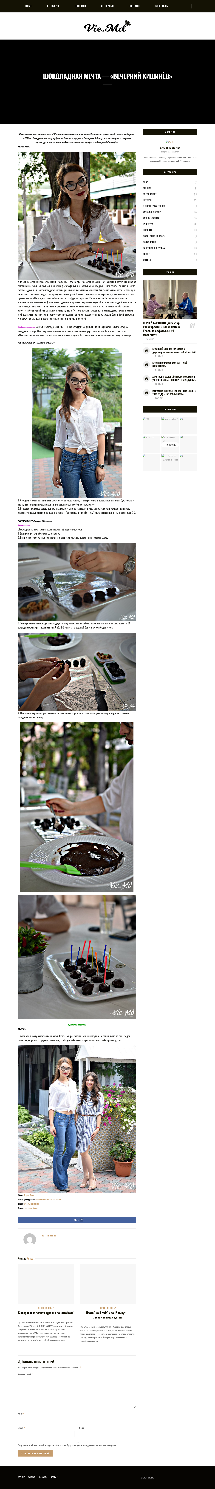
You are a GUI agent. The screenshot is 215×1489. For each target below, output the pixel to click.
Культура (148, 224)
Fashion (147, 188)
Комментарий (26, 1374)
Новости (80, 6)
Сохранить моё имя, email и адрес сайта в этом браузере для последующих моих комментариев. (67, 1445)
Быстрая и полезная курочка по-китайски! (45, 1312)
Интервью (107, 6)
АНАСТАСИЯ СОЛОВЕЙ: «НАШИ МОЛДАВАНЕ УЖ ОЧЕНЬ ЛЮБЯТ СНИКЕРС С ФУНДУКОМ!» (174, 378)
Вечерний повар (46, 1308)
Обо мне (135, 6)
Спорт (146, 254)
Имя (21, 1413)
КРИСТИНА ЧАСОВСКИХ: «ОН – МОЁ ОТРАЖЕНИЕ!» (169, 364)
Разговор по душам (154, 248)
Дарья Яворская (30, 1195)
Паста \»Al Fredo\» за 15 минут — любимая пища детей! (108, 1314)
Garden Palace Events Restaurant (48, 1199)
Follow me (171, 445)
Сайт (81, 1427)
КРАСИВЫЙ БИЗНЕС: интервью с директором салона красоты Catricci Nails (174, 350)
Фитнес (147, 259)
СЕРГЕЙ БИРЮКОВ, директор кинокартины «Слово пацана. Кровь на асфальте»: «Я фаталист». (162, 329)
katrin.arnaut (49, 1235)
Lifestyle (53, 6)
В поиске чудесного (154, 206)
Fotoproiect (150, 194)
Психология (149, 242)
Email (21, 1427)
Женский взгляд (152, 212)
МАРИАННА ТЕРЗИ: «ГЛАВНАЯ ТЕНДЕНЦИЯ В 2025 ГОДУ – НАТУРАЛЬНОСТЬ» (174, 392)
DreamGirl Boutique (31, 1203)
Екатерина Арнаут (31, 1207)
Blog (145, 182)
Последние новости (154, 236)
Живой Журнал (151, 218)
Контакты (162, 6)
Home (28, 6)
